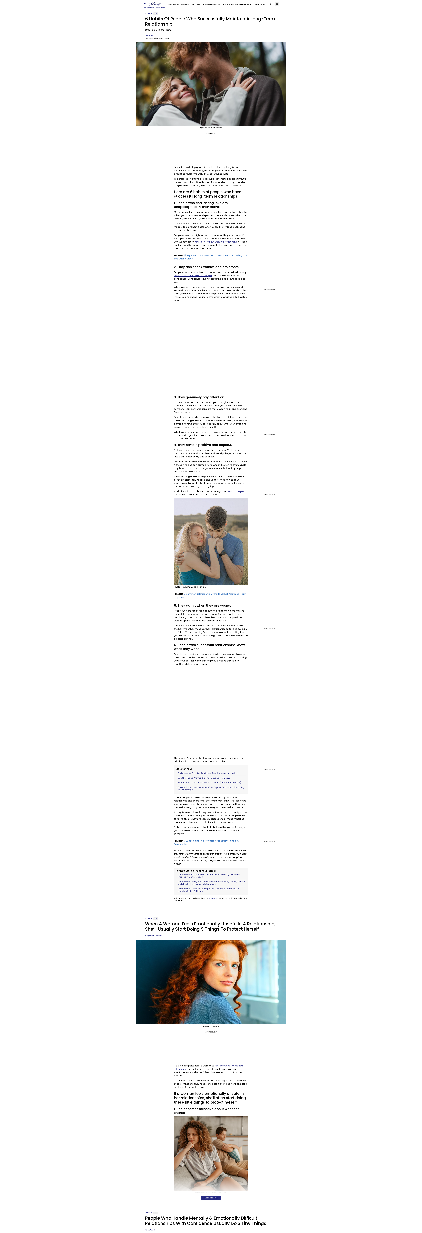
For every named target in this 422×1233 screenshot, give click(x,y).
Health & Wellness (230, 4)
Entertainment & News (212, 4)
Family (198, 4)
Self (193, 4)
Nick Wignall (150, 1230)
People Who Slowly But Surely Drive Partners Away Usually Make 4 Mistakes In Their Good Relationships (211, 882)
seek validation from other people (193, 275)
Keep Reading (211, 1198)
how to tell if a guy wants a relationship (216, 241)
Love (170, 4)
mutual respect (236, 491)
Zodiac (176, 4)
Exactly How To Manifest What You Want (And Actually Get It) (209, 782)
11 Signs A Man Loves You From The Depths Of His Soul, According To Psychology (211, 788)
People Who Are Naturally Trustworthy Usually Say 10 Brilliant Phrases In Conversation (209, 875)
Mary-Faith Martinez (153, 935)
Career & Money (245, 4)
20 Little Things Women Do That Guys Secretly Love (204, 778)
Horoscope (185, 4)
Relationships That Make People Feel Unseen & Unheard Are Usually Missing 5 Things (208, 890)
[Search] (271, 3)
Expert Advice (259, 4)
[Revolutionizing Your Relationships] (155, 4)
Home (147, 13)
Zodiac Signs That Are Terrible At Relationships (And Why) (208, 773)
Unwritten (149, 35)
